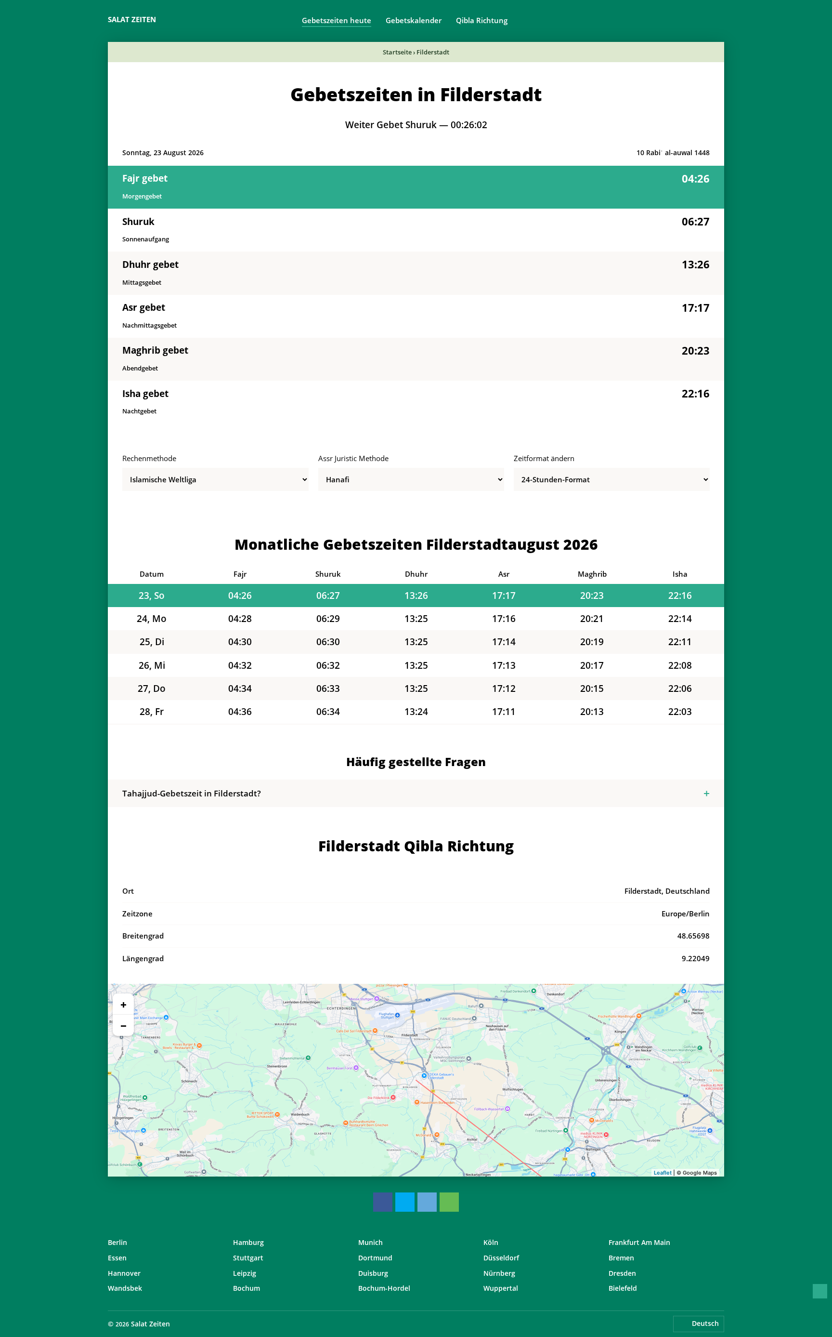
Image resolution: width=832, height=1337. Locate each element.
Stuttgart (248, 1257)
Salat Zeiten (132, 19)
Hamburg (248, 1242)
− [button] (123, 1025)
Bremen (621, 1257)
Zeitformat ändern (544, 458)
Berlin (117, 1242)
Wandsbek (125, 1288)
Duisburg (373, 1273)
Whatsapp (449, 1202)
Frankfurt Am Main (639, 1242)
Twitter (405, 1202)
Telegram (427, 1202)
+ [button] (123, 1004)
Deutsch (705, 1323)
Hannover (124, 1273)
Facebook (382, 1202)
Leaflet (663, 1172)
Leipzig (244, 1273)
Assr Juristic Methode (353, 458)
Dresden (622, 1273)
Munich (370, 1242)
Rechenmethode (149, 458)
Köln (490, 1242)
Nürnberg (499, 1273)
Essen (117, 1257)
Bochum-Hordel (384, 1288)
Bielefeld (623, 1288)
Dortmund (375, 1257)
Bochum (246, 1288)
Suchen (719, 20)
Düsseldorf (501, 1257)
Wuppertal (500, 1288)
